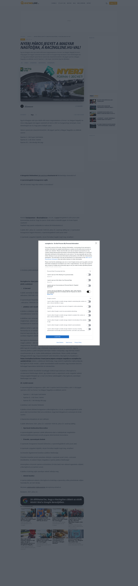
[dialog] (69, 293)
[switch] (89, 275)
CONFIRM (57, 336)
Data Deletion (60, 342)
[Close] (96, 243)
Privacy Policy (78, 342)
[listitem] (69, 271)
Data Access (69, 342)
